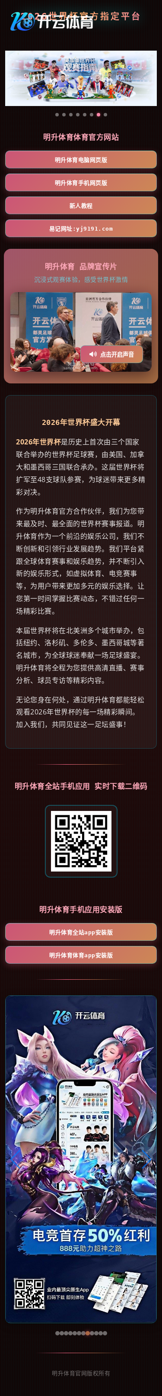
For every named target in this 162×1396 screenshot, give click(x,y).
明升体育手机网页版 (81, 183)
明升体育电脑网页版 (81, 160)
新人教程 (81, 206)
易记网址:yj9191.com (81, 228)
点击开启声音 (117, 354)
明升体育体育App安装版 (81, 955)
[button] (16, 1159)
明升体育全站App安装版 (81, 932)
